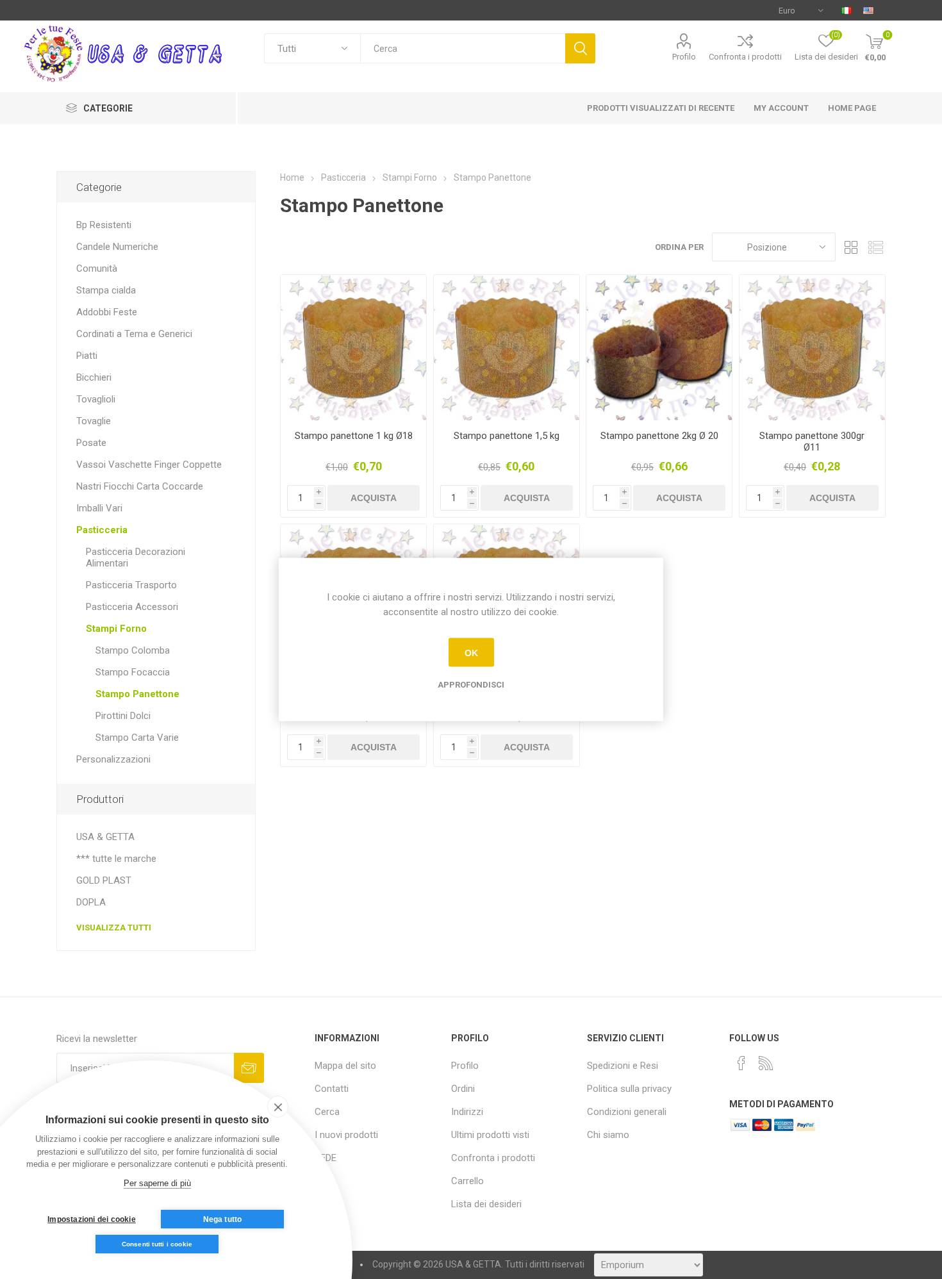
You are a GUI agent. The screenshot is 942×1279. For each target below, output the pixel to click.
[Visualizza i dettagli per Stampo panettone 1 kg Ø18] (353, 347)
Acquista (374, 498)
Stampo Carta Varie (137, 737)
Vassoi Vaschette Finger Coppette (149, 464)
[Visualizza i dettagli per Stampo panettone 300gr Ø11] (812, 347)
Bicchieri (94, 377)
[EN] (868, 10)
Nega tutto (222, 1219)
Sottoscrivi (249, 1068)
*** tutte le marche (116, 858)
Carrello (467, 1181)
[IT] (846, 10)
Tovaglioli (95, 399)
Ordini (463, 1088)
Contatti (332, 1088)
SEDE (325, 1158)
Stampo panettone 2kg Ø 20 (659, 435)
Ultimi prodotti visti (490, 1135)
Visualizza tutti (113, 927)
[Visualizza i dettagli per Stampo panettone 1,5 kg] (506, 347)
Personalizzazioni (113, 759)
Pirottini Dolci (123, 716)
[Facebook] (741, 1063)
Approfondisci (471, 684)
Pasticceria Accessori (132, 607)
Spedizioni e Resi (622, 1065)
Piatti (86, 355)
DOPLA (91, 902)
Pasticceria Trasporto (131, 585)
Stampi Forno (116, 628)
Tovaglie (93, 421)
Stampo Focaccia (132, 672)
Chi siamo (608, 1135)
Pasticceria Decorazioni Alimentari (135, 557)
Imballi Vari (99, 508)
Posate (91, 443)
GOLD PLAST (103, 880)
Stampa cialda (106, 290)
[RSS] (766, 1063)
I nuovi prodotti (346, 1135)
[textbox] (462, 48)
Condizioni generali (626, 1112)
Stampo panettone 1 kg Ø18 (354, 435)
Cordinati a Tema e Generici (134, 334)
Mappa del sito (345, 1065)
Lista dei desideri (486, 1204)
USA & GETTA (105, 837)
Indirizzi (467, 1112)
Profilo (684, 57)
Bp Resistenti (103, 225)
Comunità (96, 268)
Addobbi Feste (106, 312)
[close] (277, 1107)
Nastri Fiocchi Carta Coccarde (139, 486)
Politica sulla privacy (629, 1088)
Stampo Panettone (137, 694)
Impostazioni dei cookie (91, 1219)
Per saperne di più (157, 1183)
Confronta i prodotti (745, 57)
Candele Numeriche (117, 246)
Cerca (580, 48)
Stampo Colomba (132, 650)
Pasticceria (102, 530)
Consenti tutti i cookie (157, 1244)
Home (292, 177)
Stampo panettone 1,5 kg (506, 435)
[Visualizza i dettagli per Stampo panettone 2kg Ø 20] (659, 347)
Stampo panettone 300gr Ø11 (811, 441)
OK (471, 652)
